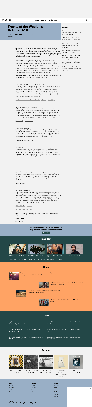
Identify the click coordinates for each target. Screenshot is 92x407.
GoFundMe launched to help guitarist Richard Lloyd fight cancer (71, 68)
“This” (17, 183)
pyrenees (29, 206)
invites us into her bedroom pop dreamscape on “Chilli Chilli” (64, 338)
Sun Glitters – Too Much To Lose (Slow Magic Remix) (31, 100)
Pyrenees (18, 190)
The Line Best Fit (46, 20)
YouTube (56, 392)
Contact (11, 390)
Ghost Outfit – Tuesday (22, 140)
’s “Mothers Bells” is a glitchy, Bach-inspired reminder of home (25, 330)
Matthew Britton (35, 35)
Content (33, 383)
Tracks (11, 37)
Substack (56, 390)
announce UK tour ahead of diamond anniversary (71, 57)
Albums (33, 392)
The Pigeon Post (39, 213)
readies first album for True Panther (71, 63)
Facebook (57, 396)
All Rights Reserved (35, 403)
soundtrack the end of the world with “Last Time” (65, 323)
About (10, 383)
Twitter (56, 394)
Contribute (12, 392)
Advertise (11, 388)
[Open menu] (89, 20)
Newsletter (12, 385)
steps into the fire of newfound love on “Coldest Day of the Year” (25, 323)
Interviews (12, 259)
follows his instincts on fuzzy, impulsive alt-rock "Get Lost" (64, 330)
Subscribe (46, 233)
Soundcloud (41, 51)
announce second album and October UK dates (71, 51)
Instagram (57, 385)
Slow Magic (38, 84)
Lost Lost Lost (29, 121)
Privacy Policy (24, 403)
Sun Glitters (19, 84)
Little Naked (19, 121)
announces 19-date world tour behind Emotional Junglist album (71, 45)
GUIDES (18, 171)
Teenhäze (18, 147)
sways (32, 140)
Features (33, 388)
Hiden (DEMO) (20, 206)
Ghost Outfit (19, 128)
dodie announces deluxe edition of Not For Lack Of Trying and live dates (71, 39)
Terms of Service (13, 403)
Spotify (56, 388)
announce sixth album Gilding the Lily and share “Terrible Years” (71, 32)
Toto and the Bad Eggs (22, 107)
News (33, 385)
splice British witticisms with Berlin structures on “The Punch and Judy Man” (26, 338)
